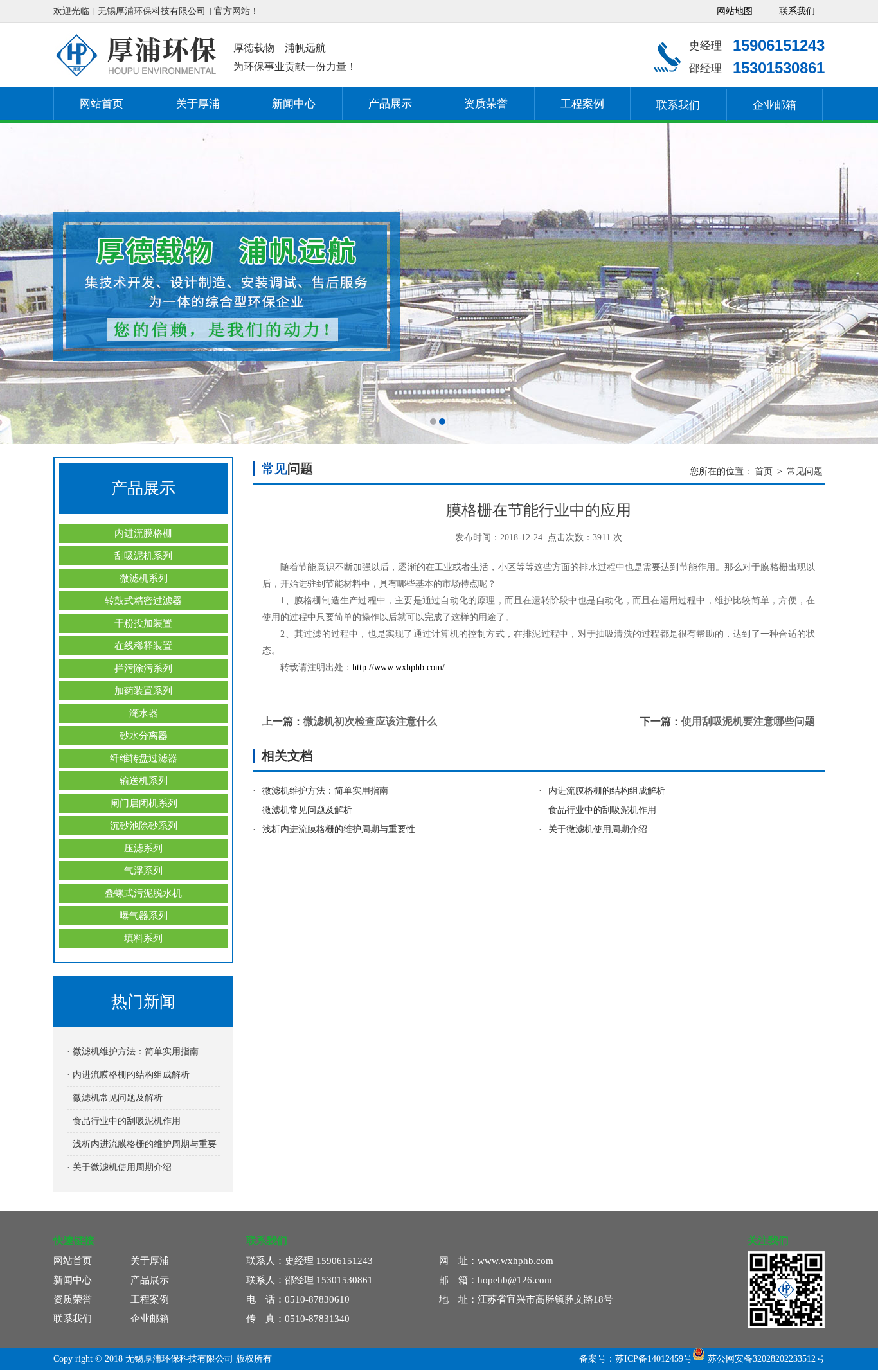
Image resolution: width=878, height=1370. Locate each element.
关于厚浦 (198, 104)
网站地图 (735, 11)
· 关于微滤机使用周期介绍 (119, 1167)
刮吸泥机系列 (143, 556)
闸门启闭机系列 (143, 803)
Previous (22, 283)
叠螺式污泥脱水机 (143, 893)
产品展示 (390, 104)
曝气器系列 (144, 916)
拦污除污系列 (143, 668)
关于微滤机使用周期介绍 (597, 829)
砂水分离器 (144, 736)
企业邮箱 (774, 105)
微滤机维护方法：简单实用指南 (325, 791)
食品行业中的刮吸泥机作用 (602, 810)
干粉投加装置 (143, 623)
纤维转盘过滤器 (143, 758)
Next (855, 283)
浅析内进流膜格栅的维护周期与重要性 (338, 829)
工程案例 (582, 104)
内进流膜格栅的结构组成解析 (606, 791)
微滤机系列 (144, 578)
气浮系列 (143, 871)
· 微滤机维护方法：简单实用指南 (133, 1051)
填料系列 (143, 938)
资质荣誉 (486, 104)
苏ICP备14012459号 (653, 1359)
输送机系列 (144, 781)
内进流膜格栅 (143, 533)
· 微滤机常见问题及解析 (115, 1098)
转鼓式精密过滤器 (143, 601)
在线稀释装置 (143, 646)
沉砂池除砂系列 (143, 826)
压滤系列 (143, 848)
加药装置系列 (143, 691)
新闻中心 (294, 104)
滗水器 (143, 713)
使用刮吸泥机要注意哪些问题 (748, 721)
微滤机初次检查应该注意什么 (370, 721)
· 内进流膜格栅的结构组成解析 (128, 1075)
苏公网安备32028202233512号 (765, 1359)
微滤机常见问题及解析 (307, 810)
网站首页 (101, 104)
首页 (764, 471)
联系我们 (797, 11)
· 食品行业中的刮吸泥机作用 (124, 1121)
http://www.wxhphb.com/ (398, 667)
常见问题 (805, 471)
